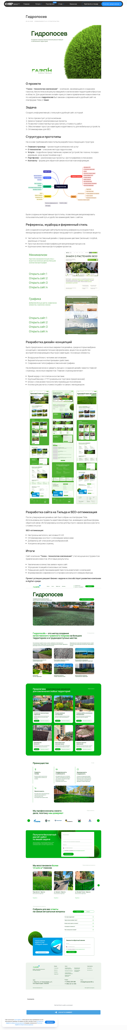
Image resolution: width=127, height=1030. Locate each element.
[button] (111, 4)
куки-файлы (17, 1019)
